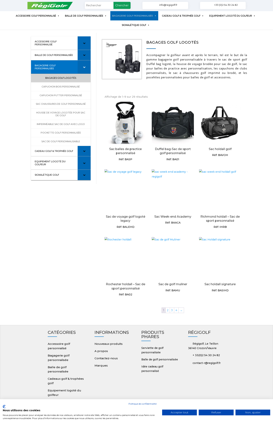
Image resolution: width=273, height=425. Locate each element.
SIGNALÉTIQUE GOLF (134, 25)
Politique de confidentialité (143, 403)
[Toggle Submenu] (84, 43)
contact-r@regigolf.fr (207, 363)
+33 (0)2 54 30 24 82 (226, 5)
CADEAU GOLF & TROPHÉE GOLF (181, 15)
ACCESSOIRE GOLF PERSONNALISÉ (36, 15)
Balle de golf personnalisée (159, 359)
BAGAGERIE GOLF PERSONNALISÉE (132, 15)
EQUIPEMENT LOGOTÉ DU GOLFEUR (230, 15)
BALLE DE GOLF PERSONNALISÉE (84, 15)
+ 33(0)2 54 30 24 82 (206, 355)
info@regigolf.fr (168, 5)
